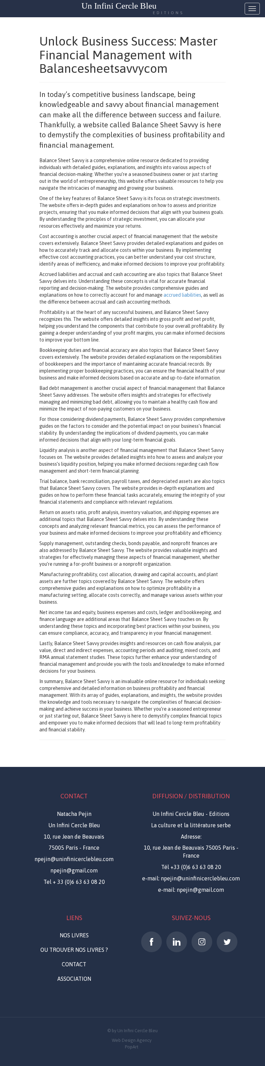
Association (74, 979)
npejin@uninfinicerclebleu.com (74, 859)
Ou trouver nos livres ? (74, 950)
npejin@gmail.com (74, 870)
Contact (74, 964)
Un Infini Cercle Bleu (132, 8)
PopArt (131, 1046)
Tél (191, 867)
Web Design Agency (131, 1040)
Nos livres (74, 935)
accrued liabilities (182, 295)
